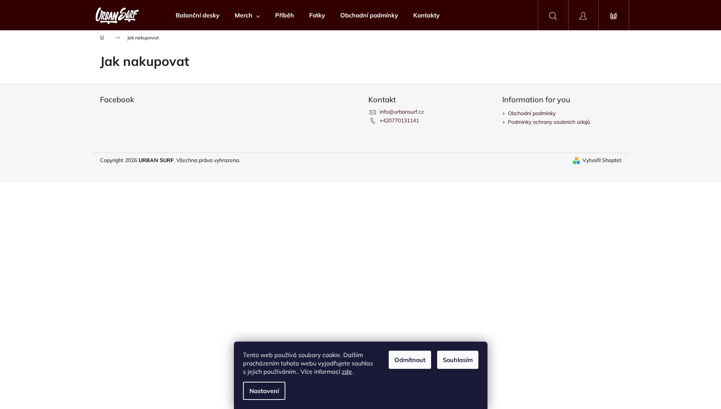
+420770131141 (399, 120)
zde (347, 371)
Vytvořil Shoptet (601, 160)
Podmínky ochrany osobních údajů (549, 122)
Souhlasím (458, 360)
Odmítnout (409, 360)
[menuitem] (197, 15)
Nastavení (264, 391)
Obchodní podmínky (532, 113)
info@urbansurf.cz (402, 111)
